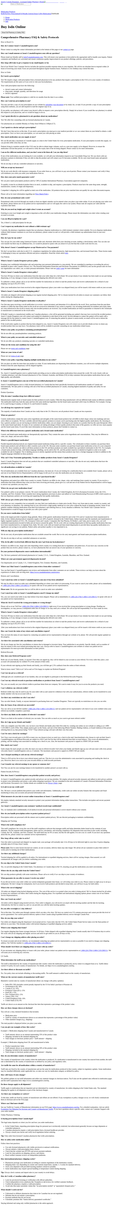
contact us (66, 49)
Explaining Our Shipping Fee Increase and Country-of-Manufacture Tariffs (27, 1109)
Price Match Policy (41, 194)
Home (7, 17)
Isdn (6, 21)
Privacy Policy (53, 783)
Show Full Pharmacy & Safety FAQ (13, 32)
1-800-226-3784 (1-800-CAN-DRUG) (16, 585)
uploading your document (54, 105)
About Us (36, 14)
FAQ (21, 14)
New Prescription (13, 14)
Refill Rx (4, 14)
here (66, 253)
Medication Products (8, 12)
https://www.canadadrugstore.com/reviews (45, 572)
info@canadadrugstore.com (33, 57)
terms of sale (15, 356)
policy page (60, 268)
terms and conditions (18, 348)
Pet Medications (45, 14)
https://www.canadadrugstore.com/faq (66, 1107)
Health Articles (28, 14)
